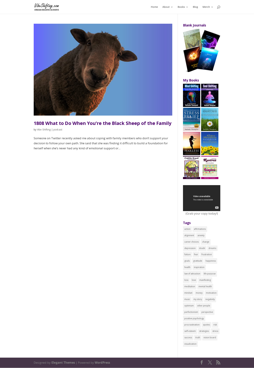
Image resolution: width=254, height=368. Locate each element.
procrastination (192, 324)
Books (181, 7)
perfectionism (191, 312)
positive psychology (194, 318)
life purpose (210, 273)
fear (196, 254)
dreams (212, 248)
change (205, 241)
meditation (189, 286)
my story (198, 299)
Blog (195, 7)
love (194, 280)
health (187, 267)
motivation (211, 292)
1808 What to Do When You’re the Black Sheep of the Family (102, 123)
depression (190, 248)
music (187, 299)
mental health (205, 286)
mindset (188, 292)
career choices (191, 241)
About (166, 7)
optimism (189, 305)
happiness (211, 260)
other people (203, 305)
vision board (210, 337)
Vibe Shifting (44, 129)
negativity (210, 299)
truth (197, 337)
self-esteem (190, 331)
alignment (189, 235)
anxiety (200, 235)
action (187, 229)
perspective (207, 312)
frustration (206, 254)
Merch (206, 7)
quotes (206, 324)
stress (215, 331)
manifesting (205, 280)
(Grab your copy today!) (202, 213)
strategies (204, 331)
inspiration (199, 267)
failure (187, 254)
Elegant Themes (63, 363)
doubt (202, 248)
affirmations (200, 229)
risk (215, 324)
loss (186, 280)
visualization (190, 343)
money (199, 292)
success (188, 337)
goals (187, 260)
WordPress (102, 363)
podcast (57, 129)
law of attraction (192, 273)
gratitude (197, 260)
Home (154, 7)
